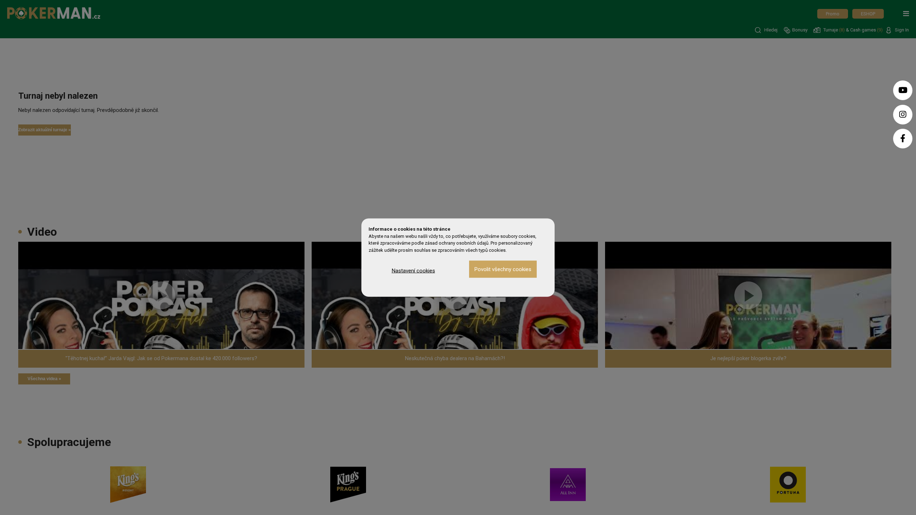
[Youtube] (902, 90)
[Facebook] (902, 138)
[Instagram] (902, 114)
